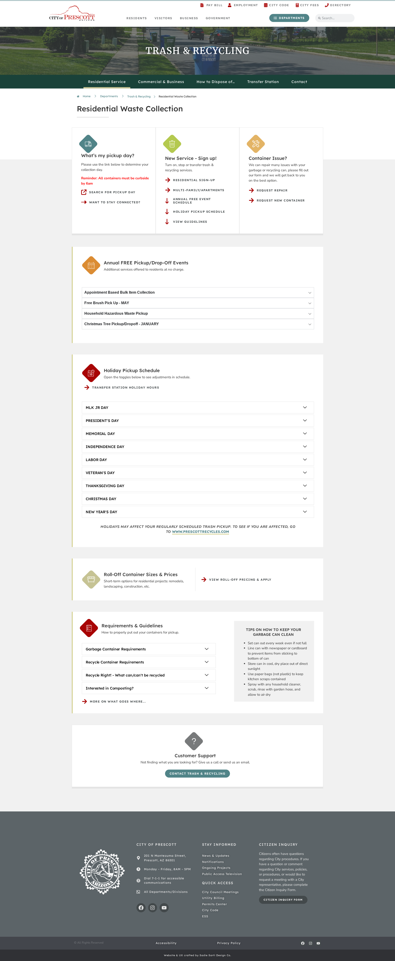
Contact (299, 81)
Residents (136, 18)
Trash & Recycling (139, 96)
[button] (198, 407)
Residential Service (107, 81)
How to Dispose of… (216, 81)
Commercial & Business (161, 81)
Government (218, 18)
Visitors (163, 18)
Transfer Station (263, 81)
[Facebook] (141, 907)
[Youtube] (164, 907)
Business (189, 18)
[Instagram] (152, 907)
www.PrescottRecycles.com (200, 531)
